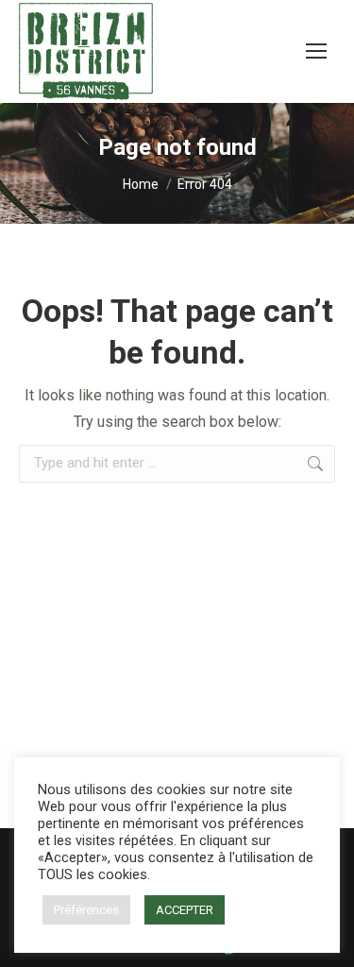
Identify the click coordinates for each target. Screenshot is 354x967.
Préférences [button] (86, 910)
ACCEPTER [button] (184, 910)
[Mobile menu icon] (316, 51)
